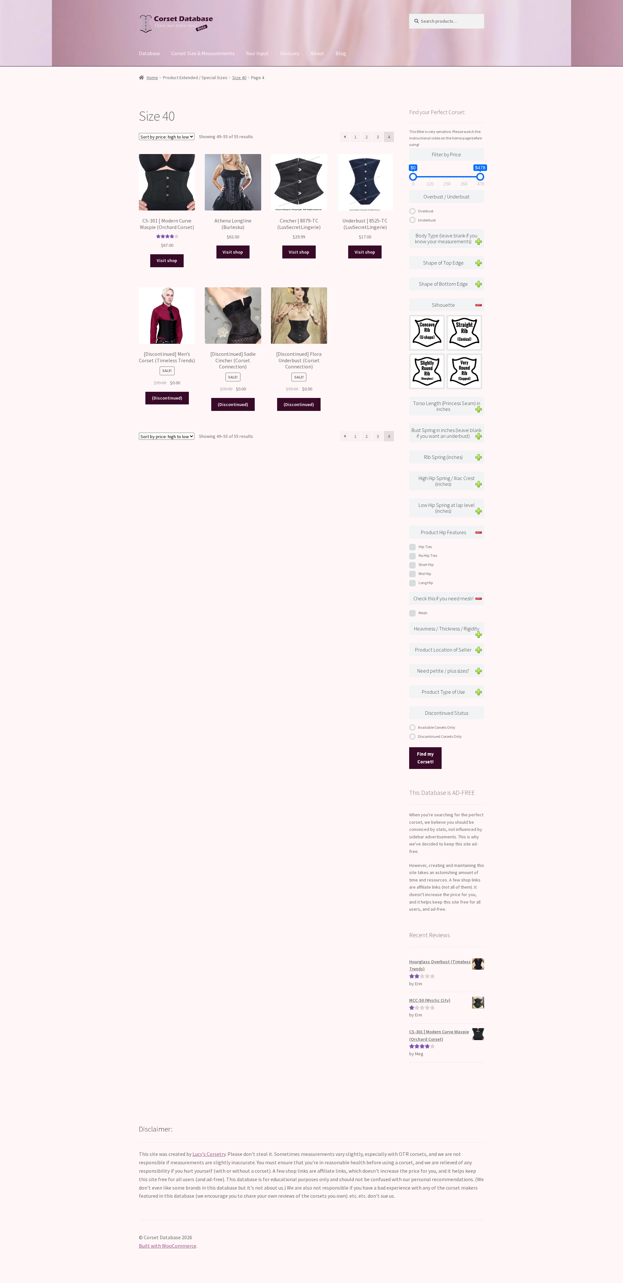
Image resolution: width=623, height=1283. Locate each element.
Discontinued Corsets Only (440, 736)
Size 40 (239, 77)
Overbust (426, 211)
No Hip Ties (428, 555)
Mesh (423, 612)
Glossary (289, 53)
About (317, 53)
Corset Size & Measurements (203, 53)
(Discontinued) (167, 398)
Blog (341, 53)
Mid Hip (425, 573)
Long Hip (426, 582)
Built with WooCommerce (167, 1245)
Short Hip (426, 564)
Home (152, 77)
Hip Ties (425, 546)
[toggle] (478, 241)
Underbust (427, 220)
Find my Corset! (425, 758)
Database (149, 53)
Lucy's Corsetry (209, 1154)
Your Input (257, 53)
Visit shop (167, 260)
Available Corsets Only (436, 727)
